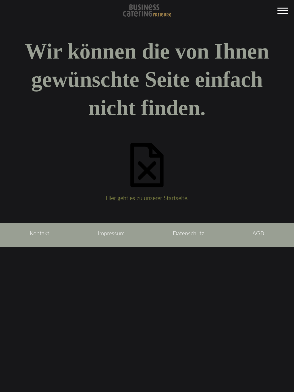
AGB (258, 233)
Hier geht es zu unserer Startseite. (147, 198)
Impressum (111, 233)
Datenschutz (188, 233)
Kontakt (39, 233)
